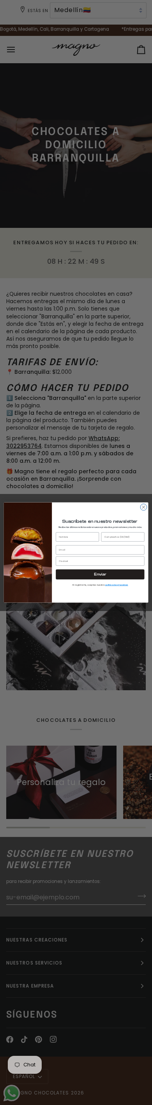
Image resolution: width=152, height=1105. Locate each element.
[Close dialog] (143, 507)
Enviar (100, 574)
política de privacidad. (116, 584)
